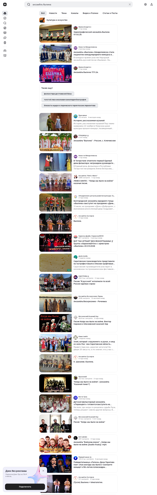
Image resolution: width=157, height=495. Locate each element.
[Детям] (5, 55)
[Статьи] (5, 32)
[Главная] (5, 13)
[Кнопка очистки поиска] (130, 4)
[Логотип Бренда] (5, 4)
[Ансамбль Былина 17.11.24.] (55, 74)
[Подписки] (5, 18)
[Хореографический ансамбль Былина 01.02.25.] (55, 34)
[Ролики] (5, 42)
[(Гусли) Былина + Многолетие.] (55, 484)
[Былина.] (55, 222)
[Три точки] (115, 27)
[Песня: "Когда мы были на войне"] (55, 423)
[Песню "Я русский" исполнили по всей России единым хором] (55, 283)
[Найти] (5, 23)
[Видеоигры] (5, 50)
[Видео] (5, 37)
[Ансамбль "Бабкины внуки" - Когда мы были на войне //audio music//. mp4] (55, 444)
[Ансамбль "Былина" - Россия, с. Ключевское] (55, 142)
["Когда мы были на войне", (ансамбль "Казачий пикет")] (55, 383)
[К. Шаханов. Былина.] (55, 363)
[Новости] (5, 27)
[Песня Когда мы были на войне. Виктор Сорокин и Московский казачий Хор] (55, 323)
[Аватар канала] (76, 28)
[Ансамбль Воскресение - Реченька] (55, 303)
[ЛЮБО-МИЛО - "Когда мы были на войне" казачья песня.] (55, 182)
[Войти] (151, 4)
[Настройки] (145, 4)
